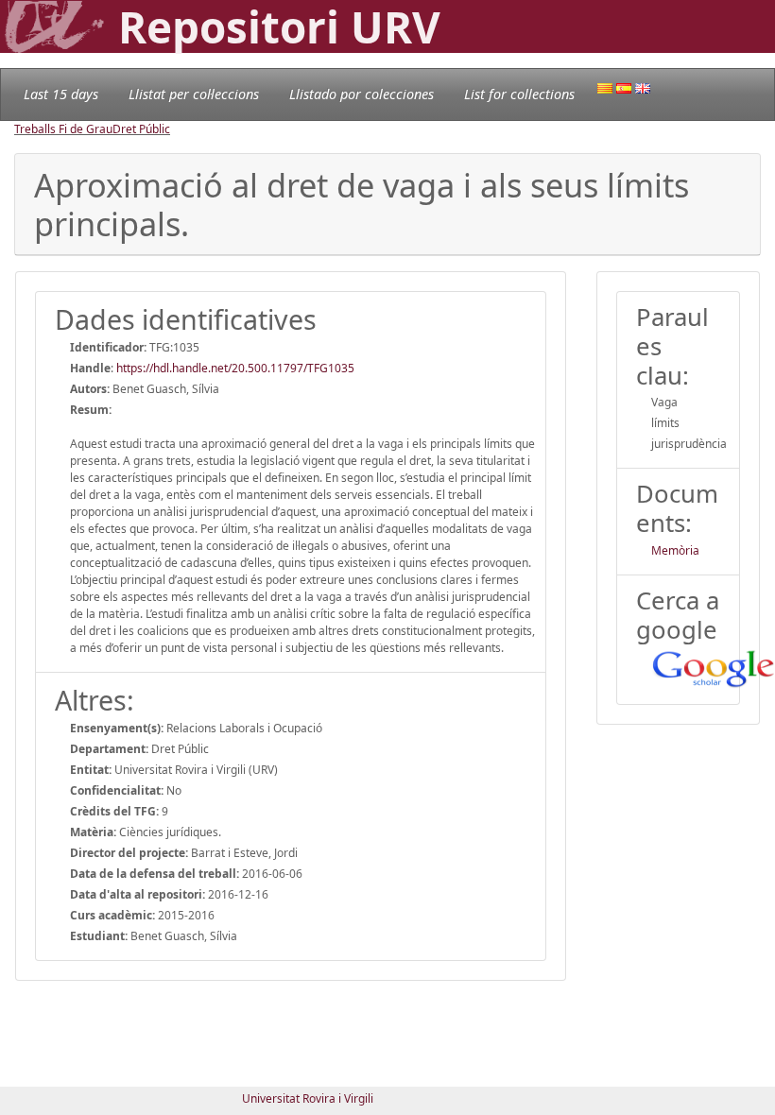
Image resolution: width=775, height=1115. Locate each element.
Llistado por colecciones (361, 94)
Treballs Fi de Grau (63, 129)
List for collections (519, 94)
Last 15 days (61, 94)
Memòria (675, 550)
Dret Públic (141, 129)
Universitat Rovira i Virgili (307, 1098)
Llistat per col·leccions (194, 94)
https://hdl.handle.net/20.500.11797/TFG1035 (235, 368)
